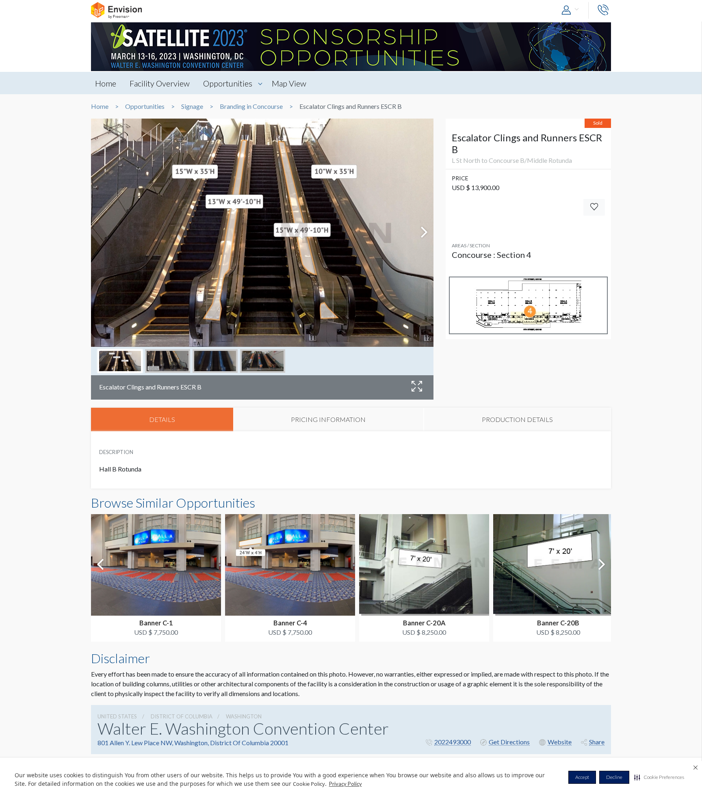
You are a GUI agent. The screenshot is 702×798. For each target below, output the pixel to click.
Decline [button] (614, 777)
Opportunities (227, 83)
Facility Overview (160, 83)
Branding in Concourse (251, 106)
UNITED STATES (117, 716)
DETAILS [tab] (162, 419)
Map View (289, 83)
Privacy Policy (345, 784)
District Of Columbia (181, 716)
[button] (659, 777)
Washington (244, 716)
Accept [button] (582, 777)
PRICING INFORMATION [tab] (328, 419)
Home (105, 83)
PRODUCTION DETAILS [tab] (517, 419)
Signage (192, 106)
